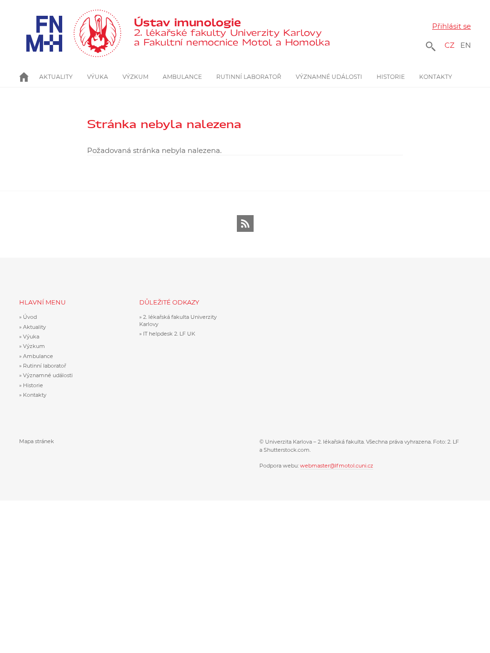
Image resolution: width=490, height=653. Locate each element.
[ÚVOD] (29, 77)
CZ (450, 45)
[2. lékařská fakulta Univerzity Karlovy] (70, 33)
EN (465, 45)
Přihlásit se (451, 26)
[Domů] (232, 33)
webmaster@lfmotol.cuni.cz (336, 465)
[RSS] (245, 223)
